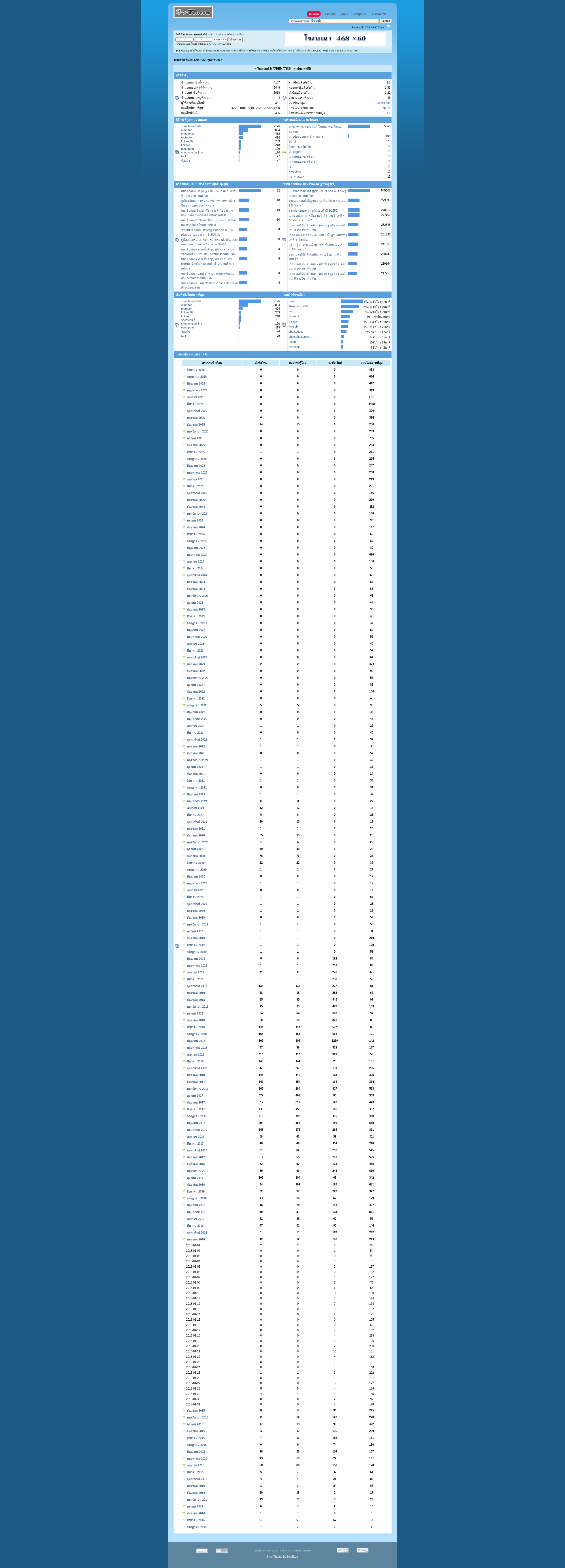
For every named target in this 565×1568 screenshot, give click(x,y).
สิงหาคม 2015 (195, 1438)
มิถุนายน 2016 (195, 1205)
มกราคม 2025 (195, 500)
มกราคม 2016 (195, 1239)
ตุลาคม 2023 (194, 602)
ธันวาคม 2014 (195, 1492)
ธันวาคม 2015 (195, 1410)
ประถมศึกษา (296, 177)
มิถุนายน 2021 (195, 794)
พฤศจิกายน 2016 (197, 1171)
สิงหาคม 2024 (195, 534)
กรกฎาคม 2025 (196, 459)
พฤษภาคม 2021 (196, 801)
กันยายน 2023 (195, 609)
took (184, 156)
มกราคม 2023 (195, 664)
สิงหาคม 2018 (195, 1027)
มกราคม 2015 (195, 1486)
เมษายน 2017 (195, 1136)
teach (292, 341)
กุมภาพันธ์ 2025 (196, 493)
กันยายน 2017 (195, 1102)
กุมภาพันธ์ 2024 (196, 575)
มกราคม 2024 (195, 582)
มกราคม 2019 (195, 993)
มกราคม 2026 (195, 417)
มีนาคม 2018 (194, 1061)
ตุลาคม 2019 (194, 931)
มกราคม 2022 (195, 746)
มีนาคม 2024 (194, 568)
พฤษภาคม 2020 (196, 883)
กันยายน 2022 (195, 691)
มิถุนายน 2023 (195, 630)
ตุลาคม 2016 (194, 1177)
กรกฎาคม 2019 (196, 952)
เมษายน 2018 (195, 1054)
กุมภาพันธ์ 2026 (196, 411)
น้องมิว (185, 160)
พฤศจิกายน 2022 (197, 678)
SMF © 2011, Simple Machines (295, 1550)
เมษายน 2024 (195, 561)
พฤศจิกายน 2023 (197, 595)
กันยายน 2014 (195, 1513)
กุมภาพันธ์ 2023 (196, 657)
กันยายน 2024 (195, 527)
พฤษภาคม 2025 (196, 472)
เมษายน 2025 (195, 479)
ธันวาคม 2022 (195, 671)
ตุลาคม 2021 (194, 767)
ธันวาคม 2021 (195, 753)
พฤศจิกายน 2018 (197, 1006)
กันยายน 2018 (195, 1020)
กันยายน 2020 (195, 856)
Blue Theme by (282, 1556)
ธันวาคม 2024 (195, 506)
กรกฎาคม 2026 (196, 376)
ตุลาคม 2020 (194, 849)
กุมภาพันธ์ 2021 (196, 821)
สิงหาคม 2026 (195, 370)
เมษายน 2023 (195, 643)
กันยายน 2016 (195, 1184)
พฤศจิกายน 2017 (197, 1088)
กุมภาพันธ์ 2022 (196, 739)
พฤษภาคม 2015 (196, 1458)
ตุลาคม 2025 (194, 438)
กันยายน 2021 (195, 773)
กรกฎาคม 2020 (196, 869)
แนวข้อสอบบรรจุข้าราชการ (306, 136)
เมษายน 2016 (195, 1219)
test (291, 311)
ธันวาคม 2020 (195, 835)
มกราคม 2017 (195, 1157)
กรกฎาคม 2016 (196, 1198)
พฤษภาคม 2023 (196, 637)
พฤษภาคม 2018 (196, 1047)
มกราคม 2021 (195, 828)
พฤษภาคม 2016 (196, 1212)
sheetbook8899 (191, 126)
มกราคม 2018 (195, 1075)
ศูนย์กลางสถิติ (214, 60)
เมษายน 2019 (195, 972)
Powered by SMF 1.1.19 (266, 1550)
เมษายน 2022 (195, 726)
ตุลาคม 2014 (194, 1506)
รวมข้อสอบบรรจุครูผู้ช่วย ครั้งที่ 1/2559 (313, 210)
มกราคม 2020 (195, 910)
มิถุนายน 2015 (195, 1451)
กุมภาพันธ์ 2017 (196, 1150)
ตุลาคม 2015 (194, 1424)
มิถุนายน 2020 (195, 876)
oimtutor (186, 130)
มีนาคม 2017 (194, 1143)
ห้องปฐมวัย (295, 152)
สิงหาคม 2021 (195, 780)
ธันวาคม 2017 (195, 1082)
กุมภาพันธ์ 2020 (196, 904)
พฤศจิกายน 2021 (197, 760)
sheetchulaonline (192, 152)
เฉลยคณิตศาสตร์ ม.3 (302, 157)
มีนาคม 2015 (194, 1472)
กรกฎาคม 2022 (196, 705)
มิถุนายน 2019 (195, 958)
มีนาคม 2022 (194, 732)
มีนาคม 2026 (194, 404)
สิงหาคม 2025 (195, 452)
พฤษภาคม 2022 (196, 719)
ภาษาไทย (295, 172)
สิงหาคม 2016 (195, 1191)
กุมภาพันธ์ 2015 (196, 1479)
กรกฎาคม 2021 (196, 787)
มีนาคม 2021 (194, 815)
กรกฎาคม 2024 (196, 541)
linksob (185, 145)
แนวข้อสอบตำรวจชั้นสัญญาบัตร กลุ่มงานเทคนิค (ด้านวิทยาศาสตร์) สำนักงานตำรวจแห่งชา (207, 264)
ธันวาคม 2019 (195, 917)
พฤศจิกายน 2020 (197, 842)
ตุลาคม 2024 (194, 520)
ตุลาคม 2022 (194, 684)
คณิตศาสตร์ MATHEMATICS (189, 60)
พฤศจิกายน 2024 (197, 513)
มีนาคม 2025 (194, 486)
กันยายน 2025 (195, 445)
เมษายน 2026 (195, 397)
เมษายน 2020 (195, 890)
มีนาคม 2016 (194, 1225)
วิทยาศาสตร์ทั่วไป (300, 146)
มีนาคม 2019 (194, 979)
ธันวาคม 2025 (195, 424)
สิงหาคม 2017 (195, 1109)
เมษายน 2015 (195, 1465)
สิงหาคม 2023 (195, 616)
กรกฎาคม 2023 (196, 623)
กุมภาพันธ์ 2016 (196, 1232)
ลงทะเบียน (238, 34)
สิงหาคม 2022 (195, 698)
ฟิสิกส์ (292, 141)
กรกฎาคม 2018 (196, 1034)
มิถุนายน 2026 (195, 383)
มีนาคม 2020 (194, 897)
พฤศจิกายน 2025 (197, 431)
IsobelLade (383, 102)
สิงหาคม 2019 (195, 945)
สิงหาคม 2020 (195, 863)
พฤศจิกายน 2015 (197, 1417)
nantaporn (187, 148)
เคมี (291, 167)
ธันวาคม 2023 (195, 589)
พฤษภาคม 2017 (196, 1130)
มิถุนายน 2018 (195, 1041)
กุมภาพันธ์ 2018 (196, 1068)
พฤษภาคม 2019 (196, 965)
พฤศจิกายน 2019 (197, 924)
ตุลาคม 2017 (194, 1095)
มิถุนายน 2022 (195, 712)
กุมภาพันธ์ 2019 (196, 986)
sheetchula (188, 133)
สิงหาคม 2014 (195, 1520)
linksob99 (187, 141)
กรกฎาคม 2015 (196, 1445)
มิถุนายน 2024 (195, 548)
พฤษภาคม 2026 (196, 390)
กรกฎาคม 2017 (196, 1116)
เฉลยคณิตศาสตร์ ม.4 (302, 162)
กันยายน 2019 (195, 938)
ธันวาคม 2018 (195, 999)
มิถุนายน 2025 (195, 465)
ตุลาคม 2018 (194, 1013)
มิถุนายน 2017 (195, 1123)
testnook (186, 137)
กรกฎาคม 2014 (196, 1527)
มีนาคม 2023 (194, 650)
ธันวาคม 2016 (195, 1164)
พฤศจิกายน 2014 (197, 1499)
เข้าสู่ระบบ (220, 34)
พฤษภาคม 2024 (196, 554)
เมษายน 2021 (195, 808)
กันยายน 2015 (195, 1431)
